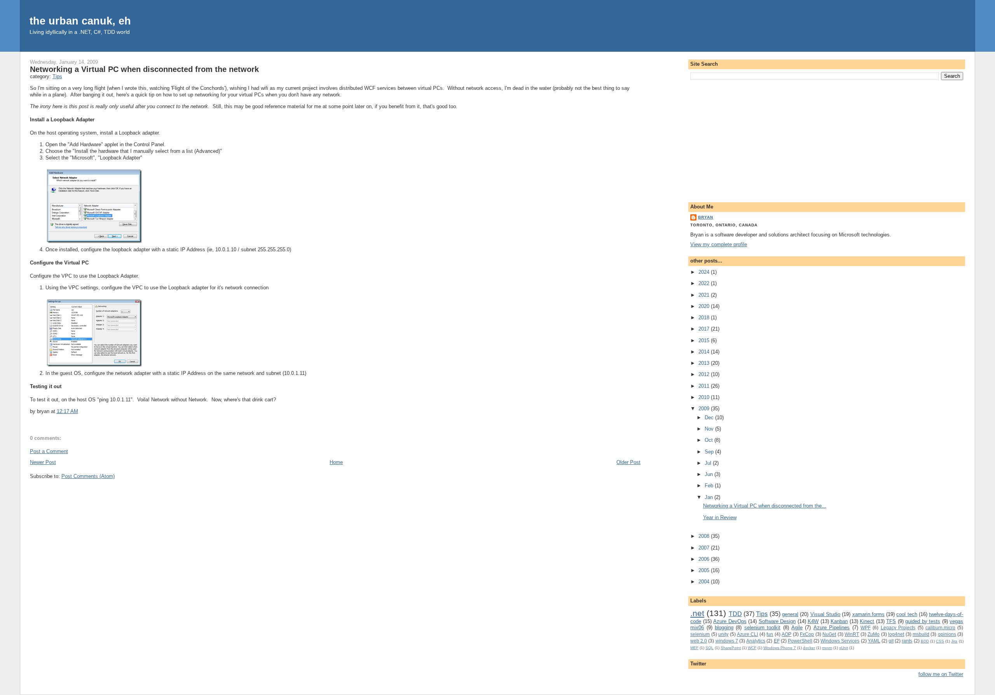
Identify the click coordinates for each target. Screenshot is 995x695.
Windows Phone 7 (779, 648)
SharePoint (731, 648)
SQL (709, 648)
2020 (704, 306)
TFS (891, 621)
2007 (704, 548)
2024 (704, 272)
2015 (704, 340)
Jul (709, 463)
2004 (704, 582)
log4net (896, 634)
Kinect (867, 621)
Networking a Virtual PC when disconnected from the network (144, 69)
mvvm (827, 648)
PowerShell (800, 640)
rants (907, 640)
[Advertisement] (826, 139)
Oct (709, 440)
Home (336, 462)
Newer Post (43, 462)
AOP (786, 634)
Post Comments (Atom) (88, 476)
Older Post (628, 462)
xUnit (843, 648)
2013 (704, 363)
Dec (710, 417)
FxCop (807, 634)
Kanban (839, 621)
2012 (704, 374)
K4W (813, 621)
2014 (704, 352)
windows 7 (727, 640)
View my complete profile (718, 244)
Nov (710, 429)
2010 (704, 397)
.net (697, 613)
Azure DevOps (730, 621)
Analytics (755, 640)
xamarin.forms (868, 614)
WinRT (852, 634)
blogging (724, 627)
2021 (704, 295)
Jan (709, 497)
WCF (752, 648)
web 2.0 (698, 640)
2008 (704, 536)
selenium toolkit (762, 627)
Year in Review (720, 517)
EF (777, 640)
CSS (940, 641)
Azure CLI (747, 634)
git (891, 640)
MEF (694, 648)
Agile (797, 627)
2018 (704, 317)
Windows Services (839, 640)
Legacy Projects (898, 627)
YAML (874, 640)
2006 (704, 559)
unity (723, 634)
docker (809, 648)
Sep (710, 452)
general (790, 614)
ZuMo (874, 634)
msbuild (921, 634)
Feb (710, 485)
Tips (57, 76)
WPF (866, 627)
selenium (700, 634)
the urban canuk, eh (80, 21)
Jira (954, 641)
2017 (704, 329)
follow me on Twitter (940, 674)
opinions (947, 634)
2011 (704, 386)
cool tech (906, 614)
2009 (704, 408)
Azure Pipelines (831, 627)
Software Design (777, 621)
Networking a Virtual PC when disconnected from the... (764, 506)
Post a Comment (49, 451)
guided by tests (922, 621)
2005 (704, 570)
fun (769, 634)
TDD (735, 614)
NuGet (829, 634)
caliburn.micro (940, 627)
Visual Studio (825, 614)
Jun (709, 474)
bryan (705, 217)
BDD (925, 641)
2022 (704, 283)
